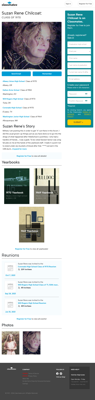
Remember (47, 74)
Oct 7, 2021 (10, 275)
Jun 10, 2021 (10, 312)
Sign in (70, 37)
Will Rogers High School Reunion (32, 303)
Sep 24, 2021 (10, 293)
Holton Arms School (11, 90)
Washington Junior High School (16, 116)
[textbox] (79, 44)
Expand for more (20, 149)
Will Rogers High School (13, 99)
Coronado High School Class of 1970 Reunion (37, 267)
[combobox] (79, 44)
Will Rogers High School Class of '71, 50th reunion (39, 285)
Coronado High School (12, 108)
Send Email (16, 74)
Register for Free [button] (24, 156)
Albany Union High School (14, 81)
